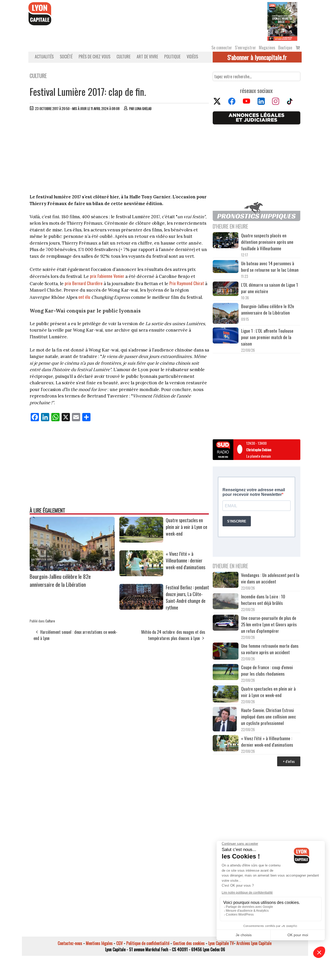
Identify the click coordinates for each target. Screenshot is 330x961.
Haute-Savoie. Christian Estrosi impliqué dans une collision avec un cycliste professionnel (268, 716)
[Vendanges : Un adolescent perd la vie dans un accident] (225, 580)
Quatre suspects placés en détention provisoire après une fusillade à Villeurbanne (267, 242)
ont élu (84, 297)
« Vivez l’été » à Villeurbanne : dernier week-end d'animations (185, 560)
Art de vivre (147, 56)
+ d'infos (289, 761)
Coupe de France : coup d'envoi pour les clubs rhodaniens (267, 670)
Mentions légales (99, 943)
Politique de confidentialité (147, 943)
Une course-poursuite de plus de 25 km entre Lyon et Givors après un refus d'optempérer (269, 624)
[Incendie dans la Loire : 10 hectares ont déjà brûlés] (225, 602)
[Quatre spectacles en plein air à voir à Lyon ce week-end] (141, 541)
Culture (123, 56)
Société (66, 56)
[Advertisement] (119, 154)
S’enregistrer (245, 47)
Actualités (44, 56)
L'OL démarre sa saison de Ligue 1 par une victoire (269, 288)
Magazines (267, 47)
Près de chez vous (94, 56)
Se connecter (221, 47)
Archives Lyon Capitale (253, 943)
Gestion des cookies (189, 943)
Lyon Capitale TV (221, 943)
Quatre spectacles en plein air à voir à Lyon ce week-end (186, 527)
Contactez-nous (70, 943)
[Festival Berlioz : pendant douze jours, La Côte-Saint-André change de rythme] (141, 608)
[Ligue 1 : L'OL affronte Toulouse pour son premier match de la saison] (225, 336)
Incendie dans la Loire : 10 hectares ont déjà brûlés (263, 599)
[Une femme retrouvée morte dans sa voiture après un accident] (225, 652)
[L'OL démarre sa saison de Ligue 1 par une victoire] (225, 289)
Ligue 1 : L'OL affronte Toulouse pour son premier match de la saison (267, 337)
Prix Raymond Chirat (186, 283)
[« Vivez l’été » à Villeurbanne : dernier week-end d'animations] (141, 574)
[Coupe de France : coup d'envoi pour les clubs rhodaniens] (225, 673)
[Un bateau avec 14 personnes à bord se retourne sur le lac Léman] (225, 267)
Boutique (285, 47)
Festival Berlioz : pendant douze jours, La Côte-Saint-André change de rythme (187, 597)
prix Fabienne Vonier (107, 276)
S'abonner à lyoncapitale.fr (257, 57)
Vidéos (192, 56)
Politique (172, 56)
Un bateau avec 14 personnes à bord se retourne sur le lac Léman (270, 266)
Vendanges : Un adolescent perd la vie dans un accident (270, 578)
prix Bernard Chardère (84, 283)
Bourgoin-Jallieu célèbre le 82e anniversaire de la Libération (60, 580)
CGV (119, 943)
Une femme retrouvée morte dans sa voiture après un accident (270, 649)
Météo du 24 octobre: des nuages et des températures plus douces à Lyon (173, 635)
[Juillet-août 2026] (282, 21)
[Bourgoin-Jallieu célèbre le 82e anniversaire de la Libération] (72, 569)
